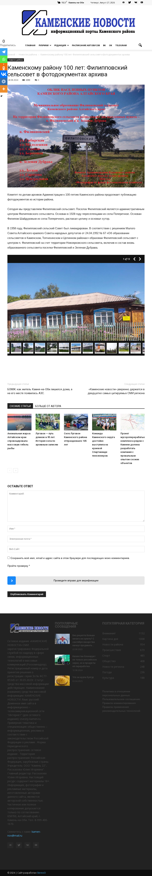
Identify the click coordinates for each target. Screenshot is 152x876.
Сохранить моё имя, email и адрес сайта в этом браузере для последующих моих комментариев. (70, 558)
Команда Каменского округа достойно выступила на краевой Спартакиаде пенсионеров (103, 444)
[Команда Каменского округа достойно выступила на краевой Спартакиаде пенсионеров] (104, 422)
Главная (30, 45)
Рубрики (44, 45)
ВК (104, 45)
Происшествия (111, 650)
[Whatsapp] (3, 59)
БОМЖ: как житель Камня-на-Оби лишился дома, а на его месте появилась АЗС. (39, 391)
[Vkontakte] (3, 74)
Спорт (106, 655)
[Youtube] (142, 2)
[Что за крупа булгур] (62, 681)
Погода (107, 672)
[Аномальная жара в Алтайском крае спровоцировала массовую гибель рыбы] (19, 422)
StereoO (41, 872)
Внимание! (108, 633)
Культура (108, 678)
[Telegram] (3, 52)
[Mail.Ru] (3, 81)
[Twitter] (129, 2)
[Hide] (1, 96)
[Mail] (123, 2)
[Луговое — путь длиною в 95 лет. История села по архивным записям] (48, 422)
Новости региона (113, 666)
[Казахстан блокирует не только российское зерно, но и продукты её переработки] (62, 660)
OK (110, 45)
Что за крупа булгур (83, 677)
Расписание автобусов (86, 45)
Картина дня (110, 639)
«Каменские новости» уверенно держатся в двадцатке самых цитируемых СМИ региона (116, 391)
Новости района (16, 60)
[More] (3, 89)
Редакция (60, 45)
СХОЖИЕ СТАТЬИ (20, 406)
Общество (109, 661)
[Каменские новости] (76, 23)
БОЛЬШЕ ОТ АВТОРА (48, 406)
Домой (11, 54)
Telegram (121, 45)
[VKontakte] (135, 2)
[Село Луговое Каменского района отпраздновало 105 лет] (76, 422)
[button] (140, 45)
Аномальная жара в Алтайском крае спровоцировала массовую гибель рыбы (19, 441)
